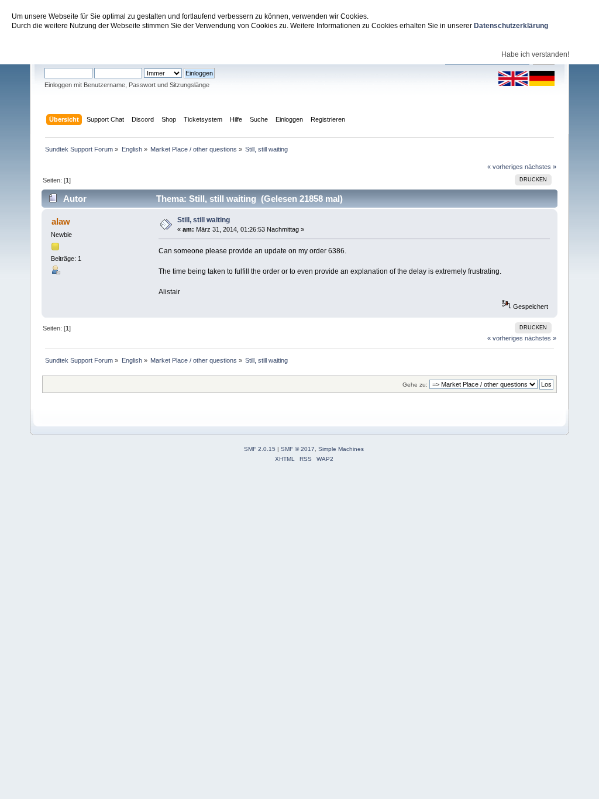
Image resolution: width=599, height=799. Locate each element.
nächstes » (540, 166)
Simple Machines (341, 449)
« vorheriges (505, 166)
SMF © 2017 (298, 449)
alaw (60, 221)
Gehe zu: (415, 384)
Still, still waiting (203, 220)
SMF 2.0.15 (260, 449)
